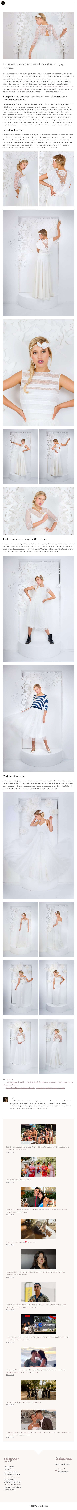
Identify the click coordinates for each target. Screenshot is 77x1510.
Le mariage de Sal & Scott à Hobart (18, 1180)
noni (72, 86)
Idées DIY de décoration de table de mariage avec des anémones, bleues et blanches (35, 1088)
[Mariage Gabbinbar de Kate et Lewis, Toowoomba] (38, 1398)
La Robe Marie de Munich (18, 89)
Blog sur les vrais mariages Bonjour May (21, 1242)
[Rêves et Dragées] (3, 3)
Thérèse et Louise (42, 86)
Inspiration (9, 1079)
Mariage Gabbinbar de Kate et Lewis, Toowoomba (23, 1402)
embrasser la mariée (63, 86)
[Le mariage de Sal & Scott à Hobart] (38, 1175)
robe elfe (52, 86)
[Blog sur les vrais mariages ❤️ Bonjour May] (38, 1238)
